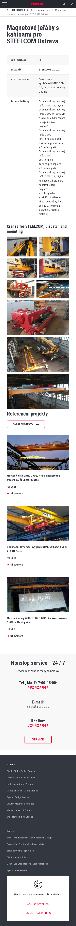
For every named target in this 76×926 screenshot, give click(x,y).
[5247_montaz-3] (38, 373)
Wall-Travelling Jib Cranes (20, 816)
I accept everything (38, 912)
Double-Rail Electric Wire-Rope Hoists (25, 844)
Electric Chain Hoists (17, 857)
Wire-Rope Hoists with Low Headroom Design (29, 837)
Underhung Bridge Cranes (20, 784)
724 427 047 (38, 725)
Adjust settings (38, 904)
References (18, 10)
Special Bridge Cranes (18, 797)
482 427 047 (38, 687)
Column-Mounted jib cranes (20, 803)
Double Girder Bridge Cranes (21, 777)
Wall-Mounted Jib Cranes (19, 810)
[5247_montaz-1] (51, 299)
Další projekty (23, 424)
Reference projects (40, 10)
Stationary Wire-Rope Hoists (21, 850)
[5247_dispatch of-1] (22, 257)
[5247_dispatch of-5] (20, 299)
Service (38, 739)
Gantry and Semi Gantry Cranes (22, 790)
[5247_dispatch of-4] (53, 279)
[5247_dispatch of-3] (22, 279)
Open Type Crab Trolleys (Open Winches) (27, 863)
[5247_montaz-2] (38, 336)
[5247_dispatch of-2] (53, 257)
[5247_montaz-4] (38, 409)
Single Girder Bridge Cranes (21, 771)
